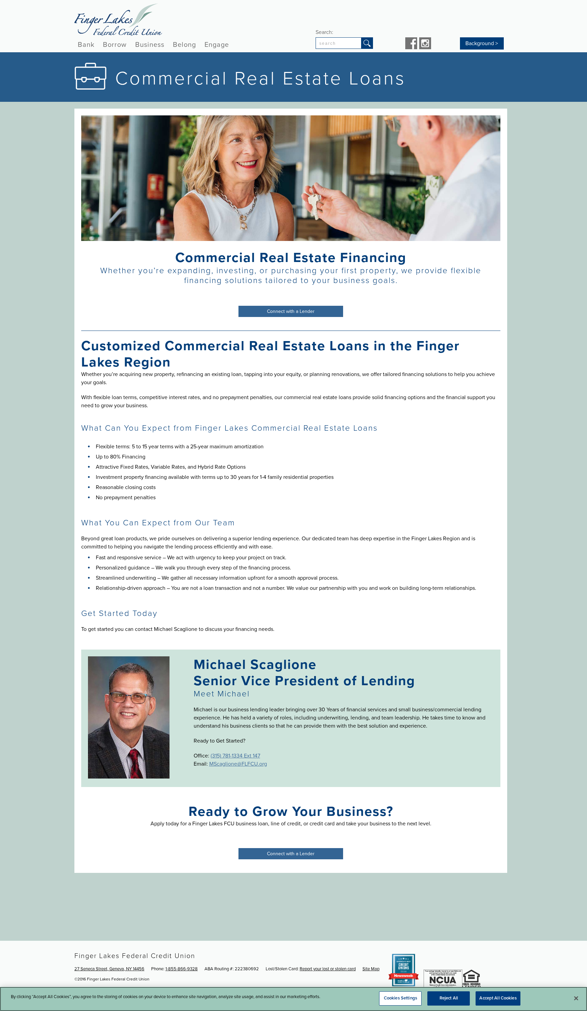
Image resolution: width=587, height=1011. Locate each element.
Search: (324, 32)
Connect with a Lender (291, 311)
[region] (293, 999)
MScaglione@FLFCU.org (238, 764)
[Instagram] (425, 44)
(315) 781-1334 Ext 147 (235, 755)
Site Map (370, 969)
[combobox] (338, 43)
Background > (481, 43)
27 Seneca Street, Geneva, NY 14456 (109, 969)
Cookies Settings (400, 998)
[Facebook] (411, 44)
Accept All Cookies (497, 998)
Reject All (449, 998)
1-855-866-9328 (181, 969)
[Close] (576, 998)
